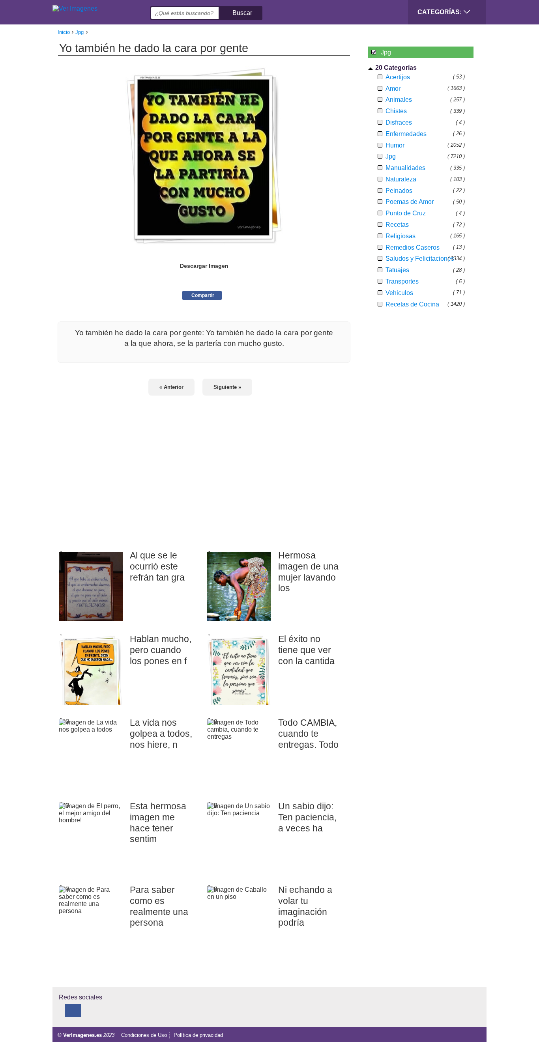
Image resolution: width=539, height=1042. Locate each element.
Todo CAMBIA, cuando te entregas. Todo (308, 733)
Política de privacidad (198, 1035)
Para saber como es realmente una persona (159, 906)
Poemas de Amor (410, 201)
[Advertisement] (204, 468)
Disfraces (399, 122)
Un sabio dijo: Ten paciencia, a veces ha (307, 817)
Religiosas (400, 236)
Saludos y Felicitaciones (420, 258)
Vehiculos (399, 292)
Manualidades (405, 167)
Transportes (402, 281)
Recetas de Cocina (412, 304)
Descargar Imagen (204, 266)
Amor (393, 88)
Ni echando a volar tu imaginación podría (305, 906)
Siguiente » (227, 387)
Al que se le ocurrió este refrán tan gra (157, 566)
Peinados (399, 190)
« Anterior (171, 387)
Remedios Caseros (413, 247)
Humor (395, 145)
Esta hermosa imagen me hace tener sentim (158, 822)
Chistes (396, 111)
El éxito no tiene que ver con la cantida (306, 650)
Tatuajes (397, 270)
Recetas (397, 224)
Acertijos (398, 77)
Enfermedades (406, 134)
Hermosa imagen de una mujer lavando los (308, 571)
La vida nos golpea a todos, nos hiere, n (161, 733)
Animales (399, 99)
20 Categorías (396, 67)
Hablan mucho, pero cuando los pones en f (160, 650)
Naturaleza (401, 179)
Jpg (391, 156)
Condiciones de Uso (144, 1035)
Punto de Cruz (406, 213)
